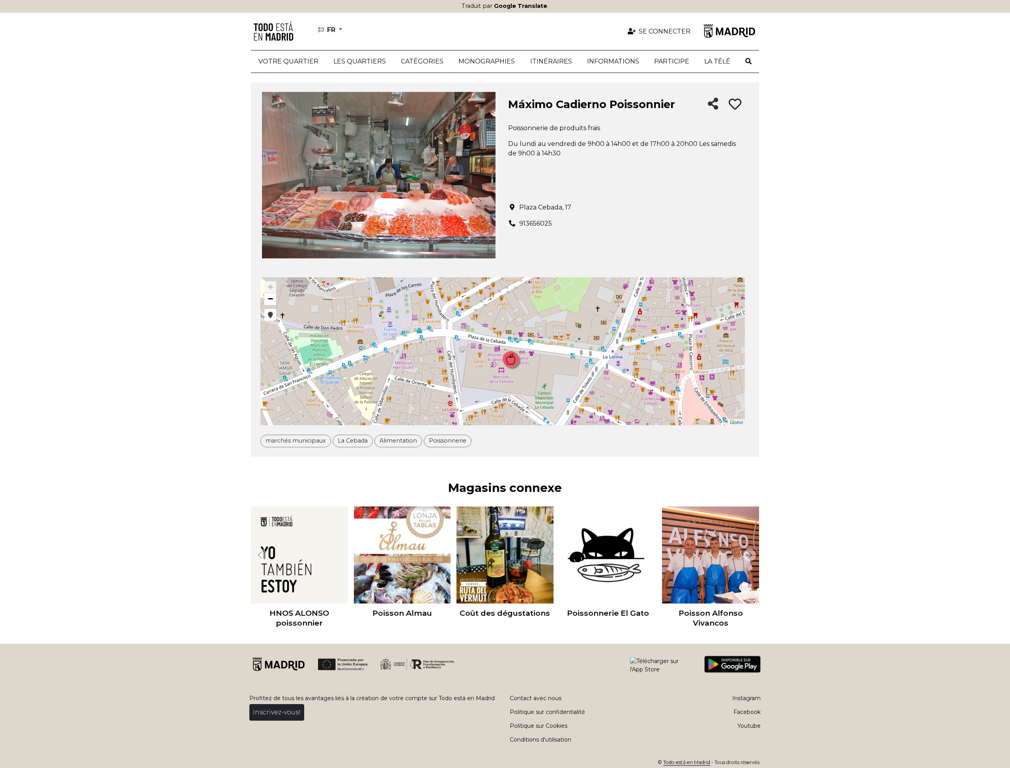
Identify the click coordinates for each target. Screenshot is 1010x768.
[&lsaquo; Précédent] (259, 555)
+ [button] (270, 287)
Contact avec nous (535, 698)
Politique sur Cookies (538, 725)
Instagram (746, 698)
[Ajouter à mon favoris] (735, 104)
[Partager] (713, 104)
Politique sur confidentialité (547, 712)
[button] (359, 61)
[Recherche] (748, 61)
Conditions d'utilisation (540, 739)
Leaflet (736, 422)
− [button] (270, 299)
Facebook (747, 712)
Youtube (749, 725)
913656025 (535, 223)
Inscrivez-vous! (277, 712)
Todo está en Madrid (686, 762)
